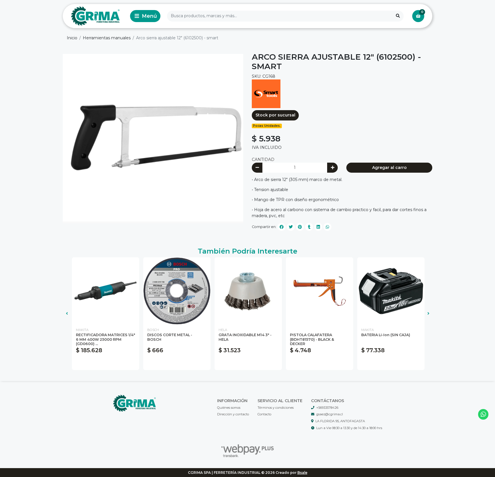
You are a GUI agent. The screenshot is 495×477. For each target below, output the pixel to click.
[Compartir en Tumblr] (309, 227)
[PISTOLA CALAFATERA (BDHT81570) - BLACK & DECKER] (319, 291)
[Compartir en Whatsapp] (327, 227)
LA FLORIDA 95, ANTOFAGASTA (340, 421)
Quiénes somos (228, 408)
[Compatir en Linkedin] (318, 227)
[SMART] (266, 93)
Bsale (302, 472)
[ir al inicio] (134, 403)
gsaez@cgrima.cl (329, 414)
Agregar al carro (389, 167)
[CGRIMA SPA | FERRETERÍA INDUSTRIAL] (95, 16)
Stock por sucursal (275, 115)
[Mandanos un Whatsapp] (483, 414)
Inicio (72, 37)
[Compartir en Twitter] (291, 227)
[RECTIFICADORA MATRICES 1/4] (105, 291)
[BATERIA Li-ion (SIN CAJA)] (391, 291)
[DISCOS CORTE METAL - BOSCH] (177, 291)
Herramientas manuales (107, 37)
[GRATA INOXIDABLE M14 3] (248, 291)
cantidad (263, 159)
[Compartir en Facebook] (282, 227)
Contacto (264, 414)
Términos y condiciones (276, 408)
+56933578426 (327, 408)
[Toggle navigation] (145, 16)
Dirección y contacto (233, 414)
